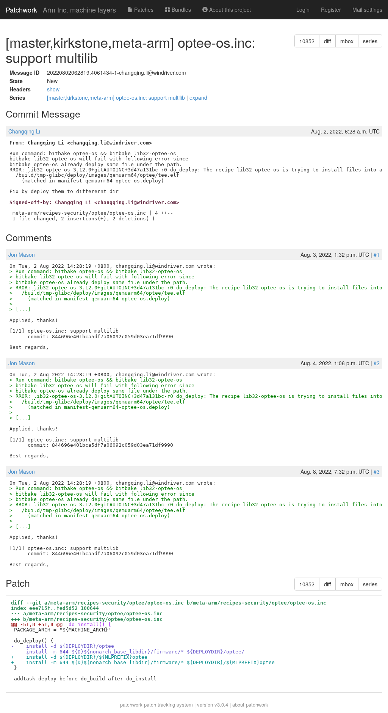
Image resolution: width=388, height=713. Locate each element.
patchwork (131, 704)
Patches (143, 9)
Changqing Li (24, 131)
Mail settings (367, 9)
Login (303, 9)
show (53, 89)
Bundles (180, 9)
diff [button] (327, 41)
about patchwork (250, 704)
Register (331, 9)
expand (198, 97)
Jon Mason (21, 254)
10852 (306, 41)
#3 (377, 471)
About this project (229, 9)
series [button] (370, 41)
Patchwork (21, 9)
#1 (377, 254)
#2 (377, 363)
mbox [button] (347, 41)
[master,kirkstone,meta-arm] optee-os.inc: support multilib (116, 97)
